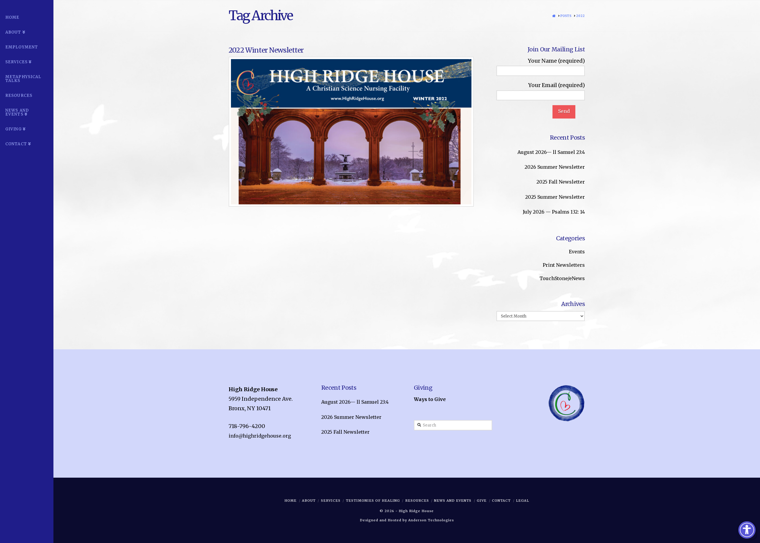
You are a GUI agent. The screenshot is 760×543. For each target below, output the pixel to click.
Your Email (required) (556, 85)
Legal (522, 500)
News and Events (452, 500)
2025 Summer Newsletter (555, 197)
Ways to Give (430, 399)
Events (577, 252)
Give (482, 500)
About (309, 500)
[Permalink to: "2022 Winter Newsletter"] (351, 131)
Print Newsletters (564, 265)
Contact (501, 500)
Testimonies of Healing (373, 500)
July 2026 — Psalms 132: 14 (554, 212)
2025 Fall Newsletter (560, 182)
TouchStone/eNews (562, 278)
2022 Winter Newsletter (266, 50)
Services (331, 500)
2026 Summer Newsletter (555, 167)
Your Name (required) (556, 60)
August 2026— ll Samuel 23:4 (551, 152)
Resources (417, 500)
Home (290, 500)
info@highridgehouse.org (260, 436)
